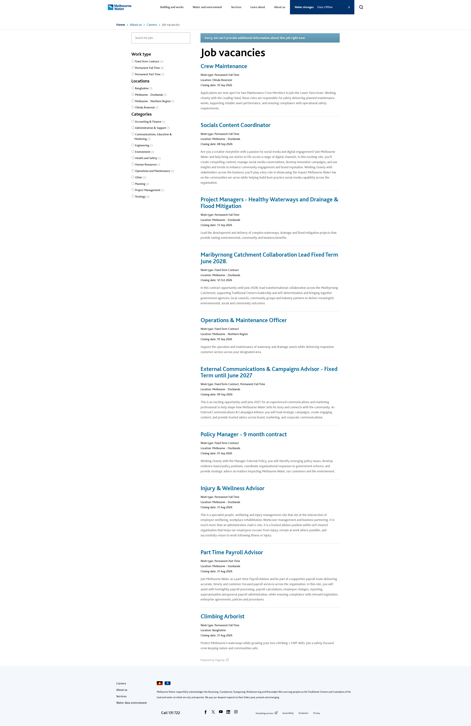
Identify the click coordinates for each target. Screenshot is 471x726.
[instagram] (236, 713)
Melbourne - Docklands (150, 94)
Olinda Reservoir (146, 107)
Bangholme (143, 88)
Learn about (257, 7)
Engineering (143, 145)
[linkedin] (228, 713)
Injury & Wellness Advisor (233, 488)
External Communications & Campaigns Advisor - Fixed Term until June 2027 (269, 372)
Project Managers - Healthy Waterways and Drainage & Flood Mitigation (269, 202)
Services (236, 7)
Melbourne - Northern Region (154, 101)
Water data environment (131, 702)
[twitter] (213, 713)
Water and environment (207, 7)
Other (140, 177)
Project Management (149, 190)
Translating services (264, 713)
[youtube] (221, 713)
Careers (152, 25)
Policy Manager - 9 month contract (244, 434)
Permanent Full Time (149, 68)
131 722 (174, 713)
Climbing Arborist (223, 616)
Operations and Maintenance (154, 171)
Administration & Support (152, 128)
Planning (141, 184)
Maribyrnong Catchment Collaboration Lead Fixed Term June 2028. (269, 257)
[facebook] (206, 713)
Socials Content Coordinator (236, 125)
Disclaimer (303, 713)
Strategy (141, 196)
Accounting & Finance (149, 121)
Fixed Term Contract (148, 61)
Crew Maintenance (224, 66)
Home (120, 25)
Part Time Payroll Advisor (232, 552)
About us (279, 7)
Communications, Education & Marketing (153, 137)
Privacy (316, 713)
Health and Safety (147, 158)
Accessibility (288, 713)
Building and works (172, 7)
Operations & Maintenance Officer (244, 320)
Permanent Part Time (149, 74)
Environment (144, 152)
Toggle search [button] (361, 7)
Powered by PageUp (213, 660)
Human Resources (147, 164)
